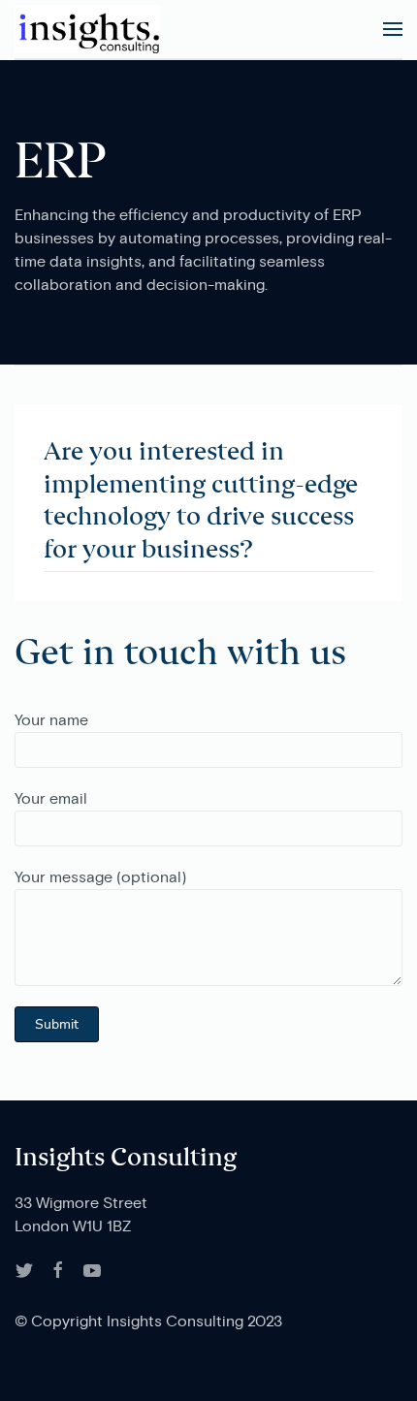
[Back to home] (87, 29)
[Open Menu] (392, 29)
